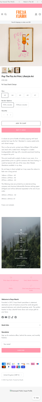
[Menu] (2, 14)
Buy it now (21, 130)
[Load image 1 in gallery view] (21, 45)
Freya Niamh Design (10, 84)
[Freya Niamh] (21, 14)
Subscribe (20, 350)
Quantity (4, 111)
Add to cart (21, 123)
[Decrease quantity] (3, 115)
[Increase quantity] (11, 115)
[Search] (6, 14)
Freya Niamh (9, 380)
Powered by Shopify (18, 380)
